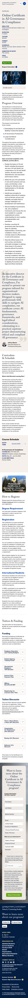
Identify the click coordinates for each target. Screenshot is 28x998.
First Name (8, 802)
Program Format (10, 843)
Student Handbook (7, 502)
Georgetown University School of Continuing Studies (13, 993)
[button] (20, 3)
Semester (8, 849)
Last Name (8, 808)
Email (6, 820)
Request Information (14, 895)
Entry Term (4, 443)
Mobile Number (9, 814)
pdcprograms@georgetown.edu (11, 712)
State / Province (9, 833)
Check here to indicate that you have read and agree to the (14, 859)
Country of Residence (11, 826)
